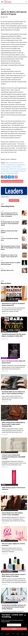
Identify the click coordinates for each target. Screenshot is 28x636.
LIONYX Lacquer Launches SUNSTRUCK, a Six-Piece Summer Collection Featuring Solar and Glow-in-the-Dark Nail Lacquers (14, 580)
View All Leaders (14, 200)
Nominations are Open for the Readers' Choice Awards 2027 (9, 255)
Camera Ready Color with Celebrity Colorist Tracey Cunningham (12, 513)
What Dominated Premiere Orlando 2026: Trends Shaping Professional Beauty (10, 247)
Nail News (4, 331)
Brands (2, 211)
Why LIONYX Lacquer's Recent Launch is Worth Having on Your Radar (14, 575)
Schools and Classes (12, 173)
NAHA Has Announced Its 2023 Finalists (9, 231)
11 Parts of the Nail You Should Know (9, 239)
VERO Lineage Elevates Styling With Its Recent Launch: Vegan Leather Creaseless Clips (13, 424)
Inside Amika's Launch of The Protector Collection (13, 488)
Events (2, 228)
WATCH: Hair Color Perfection (18, 169)
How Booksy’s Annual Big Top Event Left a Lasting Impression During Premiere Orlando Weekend (14, 607)
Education (3, 220)
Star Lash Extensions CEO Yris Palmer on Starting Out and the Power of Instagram (9, 214)
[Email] (2, 177)
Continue (14, 629)
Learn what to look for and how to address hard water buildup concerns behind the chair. (12, 397)
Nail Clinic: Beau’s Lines (7, 270)
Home (2, 9)
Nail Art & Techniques (7, 571)
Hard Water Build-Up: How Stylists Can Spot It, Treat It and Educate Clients (10, 223)
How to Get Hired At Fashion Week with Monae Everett (13, 361)
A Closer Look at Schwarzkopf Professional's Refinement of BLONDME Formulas (13, 456)
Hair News (4, 419)
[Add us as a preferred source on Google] (16, 177)
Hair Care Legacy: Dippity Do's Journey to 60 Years (13, 544)
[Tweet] (12, 177)
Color (3, 452)
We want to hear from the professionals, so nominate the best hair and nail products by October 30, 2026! (13, 309)
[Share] (5, 177)
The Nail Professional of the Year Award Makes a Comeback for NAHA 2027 (14, 335)
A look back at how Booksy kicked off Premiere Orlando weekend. (13, 612)
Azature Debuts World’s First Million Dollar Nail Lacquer (11, 263)
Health (2, 236)
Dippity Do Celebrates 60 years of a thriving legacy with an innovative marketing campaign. (12, 549)
